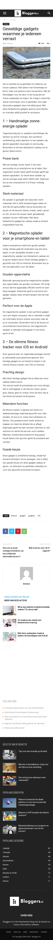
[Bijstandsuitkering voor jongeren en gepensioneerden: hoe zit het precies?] (9, 829)
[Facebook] (5, 531)
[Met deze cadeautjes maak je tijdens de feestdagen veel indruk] (9, 636)
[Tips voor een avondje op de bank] (9, 754)
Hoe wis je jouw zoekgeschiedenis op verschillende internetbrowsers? (13, 552)
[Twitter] (11, 531)
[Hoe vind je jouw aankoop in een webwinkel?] (9, 781)
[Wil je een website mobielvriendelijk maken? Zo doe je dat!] (9, 610)
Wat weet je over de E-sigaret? (39, 549)
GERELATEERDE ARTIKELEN (16, 597)
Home (5, 20)
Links (25, 932)
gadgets (31, 516)
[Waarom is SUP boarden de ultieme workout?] (9, 816)
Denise (10, 43)
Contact (44, 932)
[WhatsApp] (24, 531)
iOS (39, 516)
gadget (22, 516)
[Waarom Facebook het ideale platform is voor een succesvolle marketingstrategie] (9, 803)
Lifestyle (13, 20)
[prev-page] (4, 647)
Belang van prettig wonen (15, 728)
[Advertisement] (26, 4)
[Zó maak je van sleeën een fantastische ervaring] (9, 623)
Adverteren (34, 932)
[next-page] (8, 647)
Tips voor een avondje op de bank (32, 751)
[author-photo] (26, 580)
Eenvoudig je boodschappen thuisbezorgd (21, 712)
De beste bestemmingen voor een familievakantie (24, 708)
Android (14, 516)
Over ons (17, 932)
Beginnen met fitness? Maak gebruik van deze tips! (25, 723)
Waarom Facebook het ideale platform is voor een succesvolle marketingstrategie (32, 802)
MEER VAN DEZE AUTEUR (15, 600)
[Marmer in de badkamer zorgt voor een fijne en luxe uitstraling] (9, 768)
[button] (4, 13)
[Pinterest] (18, 531)
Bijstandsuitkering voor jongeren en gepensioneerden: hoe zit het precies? (33, 828)
